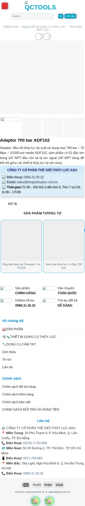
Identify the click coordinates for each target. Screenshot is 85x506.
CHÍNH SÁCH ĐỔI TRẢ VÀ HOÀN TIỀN (30, 409)
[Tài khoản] (82, 5)
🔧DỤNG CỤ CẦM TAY (19, 344)
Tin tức (7, 359)
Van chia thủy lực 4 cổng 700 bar (64, 266)
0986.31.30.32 (33, 473)
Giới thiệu (9, 352)
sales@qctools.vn (59, 491)
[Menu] (5, 6)
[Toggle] (4, 204)
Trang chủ (10, 26)
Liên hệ (7, 367)
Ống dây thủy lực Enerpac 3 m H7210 (21, 266)
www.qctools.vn (35, 491)
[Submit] (50, 16)
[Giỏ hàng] (75, 5)
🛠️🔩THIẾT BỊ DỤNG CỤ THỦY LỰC (44, 26)
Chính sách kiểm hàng (18, 394)
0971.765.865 (32, 458)
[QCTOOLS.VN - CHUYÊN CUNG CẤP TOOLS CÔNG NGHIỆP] (40, 6)
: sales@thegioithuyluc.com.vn (32, 182)
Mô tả (12, 204)
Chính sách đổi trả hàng (19, 386)
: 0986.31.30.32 (25, 177)
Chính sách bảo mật (16, 402)
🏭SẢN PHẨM (12, 329)
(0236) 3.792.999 (35, 443)
